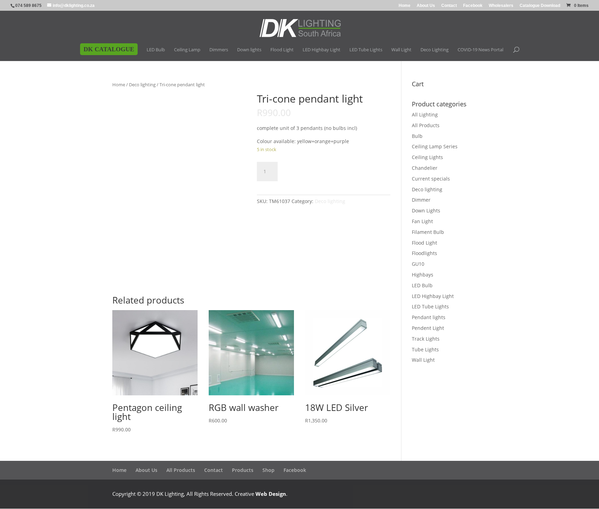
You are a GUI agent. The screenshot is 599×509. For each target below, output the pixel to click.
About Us (426, 5)
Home (404, 5)
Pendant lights (428, 317)
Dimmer (421, 199)
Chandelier (424, 168)
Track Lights (426, 338)
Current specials (431, 178)
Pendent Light (428, 328)
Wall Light (423, 360)
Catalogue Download (540, 5)
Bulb (417, 136)
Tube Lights (425, 349)
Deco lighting (142, 84)
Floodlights (424, 253)
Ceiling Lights (427, 157)
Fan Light (422, 221)
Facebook (473, 5)
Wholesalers (501, 5)
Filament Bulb (428, 232)
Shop (268, 470)
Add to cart (310, 170)
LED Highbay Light (433, 296)
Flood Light (424, 242)
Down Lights (426, 210)
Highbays (422, 274)
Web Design (270, 493)
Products (242, 470)
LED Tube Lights (430, 306)
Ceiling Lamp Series (435, 146)
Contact (449, 5)
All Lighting (425, 114)
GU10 (418, 264)
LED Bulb (422, 285)
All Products (426, 125)
